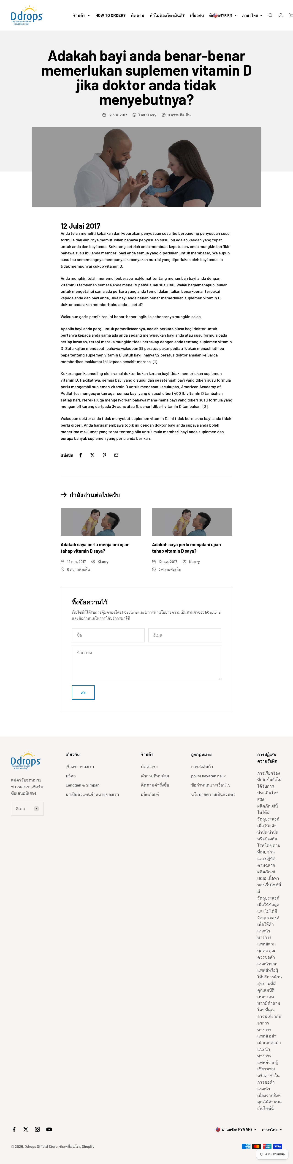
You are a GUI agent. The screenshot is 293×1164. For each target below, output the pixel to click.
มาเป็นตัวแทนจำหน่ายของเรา (92, 794)
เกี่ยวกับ (197, 15)
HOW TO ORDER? (110, 15)
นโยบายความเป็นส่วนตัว (178, 612)
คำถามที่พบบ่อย (155, 775)
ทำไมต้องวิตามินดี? (167, 15)
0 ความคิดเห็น (179, 115)
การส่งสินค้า (202, 766)
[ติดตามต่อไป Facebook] (14, 1129)
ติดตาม (137, 15)
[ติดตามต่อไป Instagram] (37, 1129)
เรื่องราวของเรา (80, 766)
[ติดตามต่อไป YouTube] (49, 1129)
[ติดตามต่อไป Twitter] (26, 1129)
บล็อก (71, 775)
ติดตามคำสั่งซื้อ (155, 784)
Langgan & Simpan (83, 784)
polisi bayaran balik (208, 775)
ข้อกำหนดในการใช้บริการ (100, 618)
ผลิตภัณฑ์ (150, 794)
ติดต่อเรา (149, 766)
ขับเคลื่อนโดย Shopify (76, 1146)
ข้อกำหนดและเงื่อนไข (211, 784)
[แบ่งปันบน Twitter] (92, 455)
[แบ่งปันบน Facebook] (80, 455)
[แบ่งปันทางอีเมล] (116, 455)
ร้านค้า (79, 15)
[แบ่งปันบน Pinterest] (104, 455)
